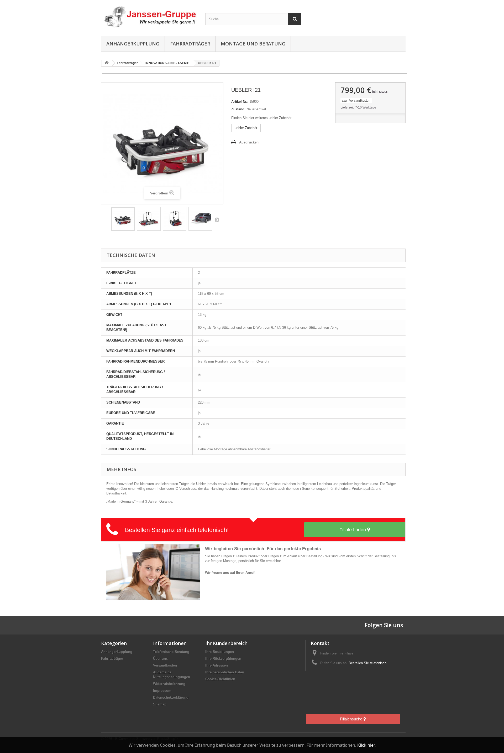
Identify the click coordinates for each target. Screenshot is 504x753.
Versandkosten (165, 665)
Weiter (216, 219)
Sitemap (159, 704)
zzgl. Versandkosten (356, 100)
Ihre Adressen (216, 665)
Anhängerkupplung (132, 43)
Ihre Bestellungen (219, 652)
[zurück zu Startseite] (107, 63)
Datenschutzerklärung (170, 697)
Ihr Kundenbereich (226, 643)
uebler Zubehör (246, 128)
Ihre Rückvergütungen (223, 659)
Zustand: (238, 109)
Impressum (162, 691)
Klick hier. (366, 745)
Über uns (160, 659)
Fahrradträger (190, 43)
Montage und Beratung (253, 43)
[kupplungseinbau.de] (149, 17)
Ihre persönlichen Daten (224, 672)
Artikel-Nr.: (239, 102)
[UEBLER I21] (123, 218)
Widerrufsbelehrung (169, 684)
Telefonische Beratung (171, 652)
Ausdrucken (249, 142)
